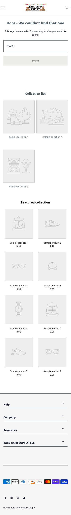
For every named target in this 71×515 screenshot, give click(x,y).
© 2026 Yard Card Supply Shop (18, 507)
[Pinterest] (18, 498)
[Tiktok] (24, 498)
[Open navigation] (8, 7)
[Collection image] (18, 130)
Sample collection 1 (18, 137)
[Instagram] (11, 498)
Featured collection (35, 202)
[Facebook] (5, 498)
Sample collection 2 (52, 137)
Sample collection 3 (18, 186)
